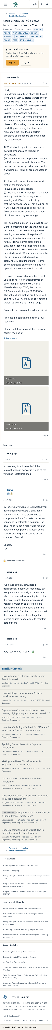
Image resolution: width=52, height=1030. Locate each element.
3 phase (37, 29)
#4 (47, 500)
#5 (47, 578)
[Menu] (5, 4)
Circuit (34, 33)
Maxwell (8, 36)
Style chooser (12, 1016)
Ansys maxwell (20, 33)
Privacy (33, 1020)
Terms (24, 1020)
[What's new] (41, 4)
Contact (7, 1020)
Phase (7, 40)
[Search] (47, 4)
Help (41, 1020)
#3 (47, 459)
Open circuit (36, 36)
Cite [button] (44, 435)
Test (15, 40)
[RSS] (47, 1020)
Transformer (26, 40)
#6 (47, 645)
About (16, 1020)
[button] (43, 83)
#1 (47, 83)
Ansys (7, 33)
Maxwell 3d (21, 36)
